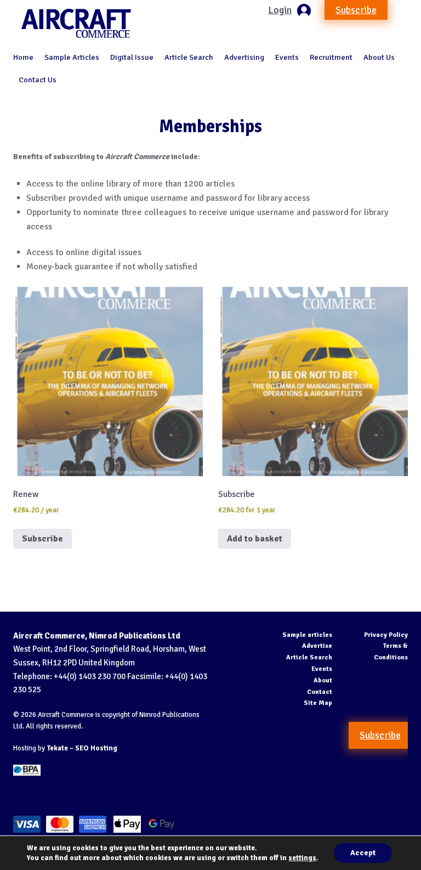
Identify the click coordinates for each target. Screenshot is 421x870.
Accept (363, 852)
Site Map (318, 703)
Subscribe (356, 10)
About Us (379, 57)
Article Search (188, 57)
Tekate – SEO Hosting (82, 748)
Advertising (244, 57)
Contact (319, 692)
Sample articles (307, 635)
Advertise (317, 646)
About (323, 680)
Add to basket (254, 538)
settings (302, 858)
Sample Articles (71, 57)
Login (280, 10)
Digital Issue (131, 57)
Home (23, 57)
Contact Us (37, 79)
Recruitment (331, 57)
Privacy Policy (386, 635)
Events (287, 57)
